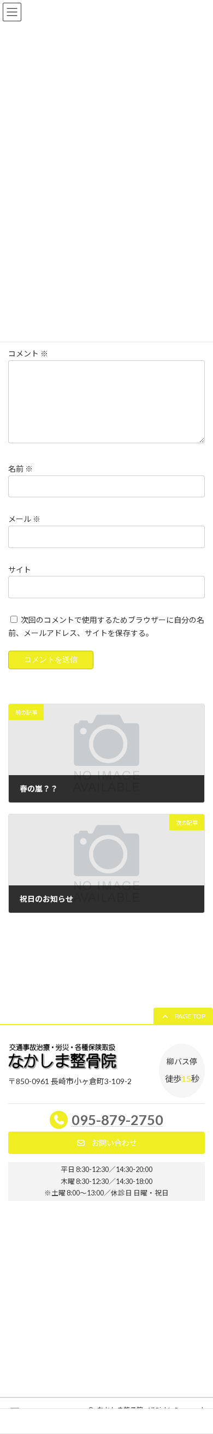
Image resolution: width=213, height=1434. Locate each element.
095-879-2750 (117, 1119)
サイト (19, 569)
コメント (28, 353)
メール (24, 518)
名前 (20, 468)
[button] (183, 1017)
